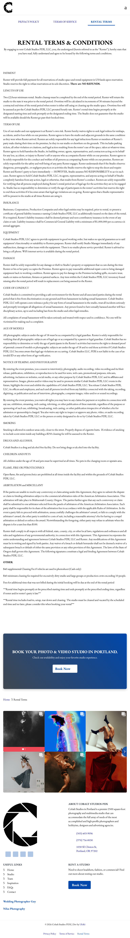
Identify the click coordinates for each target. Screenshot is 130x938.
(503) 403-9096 (84, 833)
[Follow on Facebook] (8, 854)
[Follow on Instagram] (15, 854)
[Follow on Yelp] (30, 854)
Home (10, 870)
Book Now (62, 669)
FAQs (10, 887)
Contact (11, 892)
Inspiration (12, 883)
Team (10, 878)
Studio (10, 874)
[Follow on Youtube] (23, 854)
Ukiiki (82, 924)
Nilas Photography (14, 908)
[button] (125, 7)
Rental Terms (101, 21)
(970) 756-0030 (84, 840)
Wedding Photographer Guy (19, 901)
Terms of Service (65, 21)
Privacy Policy (28, 21)
